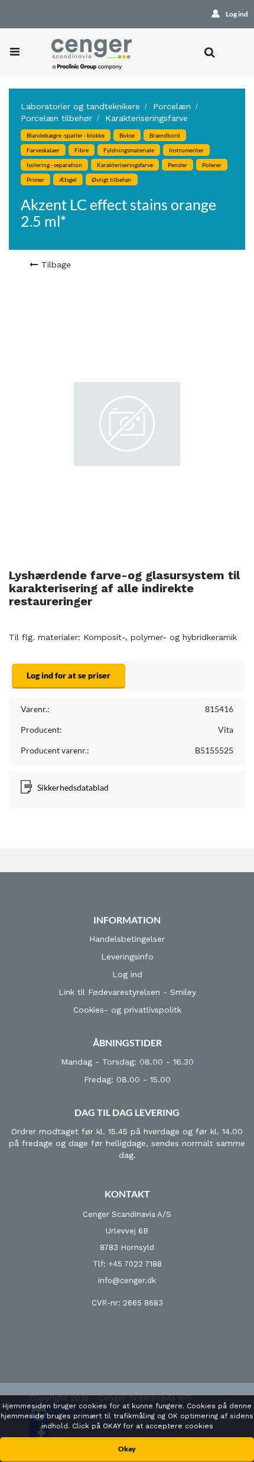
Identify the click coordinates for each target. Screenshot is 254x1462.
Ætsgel (68, 179)
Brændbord (164, 135)
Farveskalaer (43, 150)
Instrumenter (186, 150)
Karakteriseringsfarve (146, 118)
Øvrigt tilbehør (112, 179)
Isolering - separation (54, 164)
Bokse (127, 135)
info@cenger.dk (127, 1280)
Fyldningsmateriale (128, 150)
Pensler (177, 164)
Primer (35, 179)
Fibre (81, 150)
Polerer (212, 164)
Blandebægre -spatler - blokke (66, 135)
